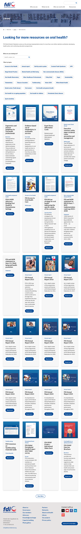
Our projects (46, 517)
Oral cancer (28, 88)
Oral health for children (36, 93)
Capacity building (28, 520)
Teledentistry (8, 82)
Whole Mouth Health (62, 82)
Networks (45, 510)
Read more (10, 168)
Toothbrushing (36, 82)
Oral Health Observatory (12, 77)
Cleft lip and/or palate (40, 66)
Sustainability (68, 77)
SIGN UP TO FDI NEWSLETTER (70, 523)
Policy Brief (49, 77)
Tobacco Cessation (22, 82)
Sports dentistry (9, 99)
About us (25, 507)
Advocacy (26, 515)
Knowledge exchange (29, 517)
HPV (71, 66)
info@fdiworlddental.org (9, 527)
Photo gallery (27, 523)
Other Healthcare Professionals (32, 77)
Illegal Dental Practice (11, 72)
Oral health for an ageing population (15, 93)
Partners (45, 507)
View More (40, 496)
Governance (26, 510)
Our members (27, 512)
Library (15, 29)
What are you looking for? (10, 53)
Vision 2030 (48, 82)
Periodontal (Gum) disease (55, 93)
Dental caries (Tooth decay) (13, 88)
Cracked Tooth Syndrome (58, 66)
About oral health (47, 512)
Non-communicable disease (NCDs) (53, 72)
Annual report (26, 66)
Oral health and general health (45, 88)
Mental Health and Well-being (30, 72)
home (3, 29)
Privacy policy (46, 520)
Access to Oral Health (11, 66)
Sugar (58, 77)
